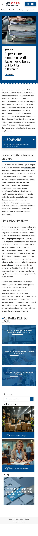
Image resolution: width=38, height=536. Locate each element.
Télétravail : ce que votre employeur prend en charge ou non (19, 352)
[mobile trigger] (3, 4)
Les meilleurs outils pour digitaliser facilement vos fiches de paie (19, 492)
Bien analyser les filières (13, 146)
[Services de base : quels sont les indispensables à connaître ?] (18, 452)
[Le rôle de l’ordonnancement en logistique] (18, 419)
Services (8, 467)
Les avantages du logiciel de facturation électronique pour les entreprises (19, 331)
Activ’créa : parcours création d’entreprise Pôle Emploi (19, 373)
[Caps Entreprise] (13, 4)
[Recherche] (28, 4)
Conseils (10, 74)
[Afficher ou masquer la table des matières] (28, 140)
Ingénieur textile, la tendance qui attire (17, 144)
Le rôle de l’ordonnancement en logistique (15, 435)
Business (8, 434)
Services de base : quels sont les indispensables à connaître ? (16, 469)
